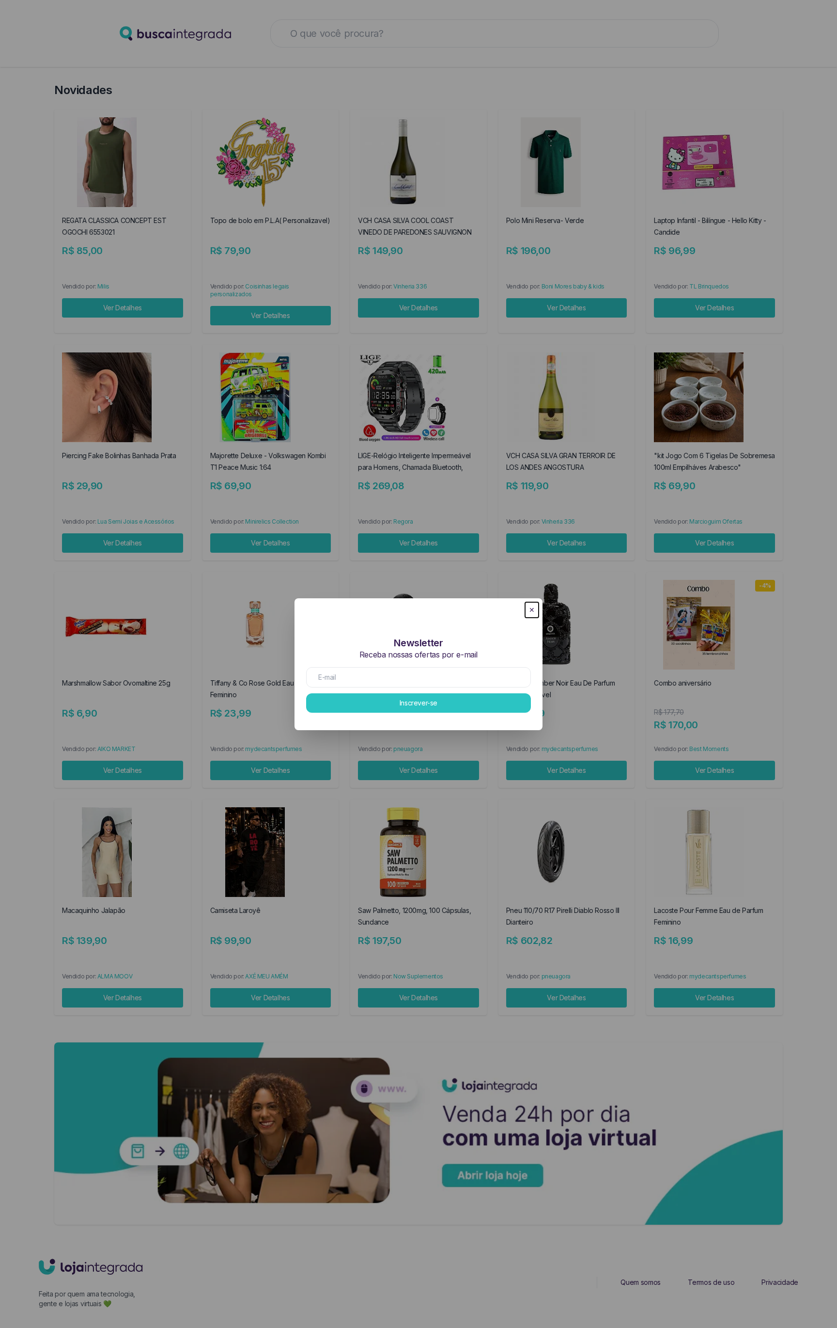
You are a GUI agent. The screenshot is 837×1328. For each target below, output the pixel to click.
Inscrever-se (418, 703)
